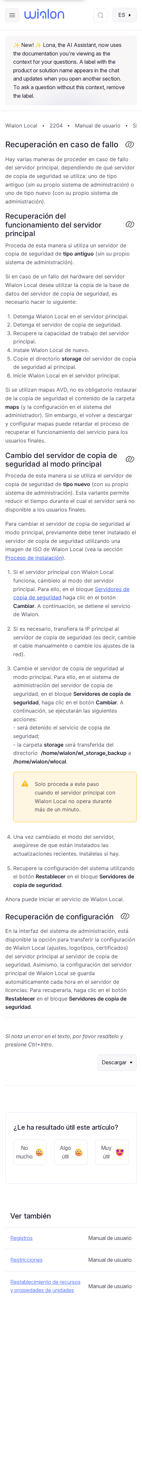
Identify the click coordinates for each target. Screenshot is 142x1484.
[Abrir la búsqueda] (100, 15)
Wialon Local (21, 125)
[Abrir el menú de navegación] (12, 15)
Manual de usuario (98, 125)
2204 (56, 125)
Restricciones (26, 1259)
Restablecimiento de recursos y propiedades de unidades (45, 1286)
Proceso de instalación (33, 557)
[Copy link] (129, 145)
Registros (21, 1238)
